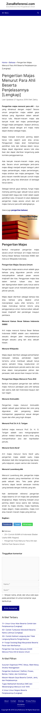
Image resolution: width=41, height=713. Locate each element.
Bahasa (12, 62)
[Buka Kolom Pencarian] (38, 13)
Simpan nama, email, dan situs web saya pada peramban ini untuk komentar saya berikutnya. (20, 598)
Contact (13, 701)
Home (4, 62)
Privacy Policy (31, 701)
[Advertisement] (20, 37)
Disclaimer (21, 705)
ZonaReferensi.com (20, 4)
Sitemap (21, 701)
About (6, 701)
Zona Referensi (19, 710)
